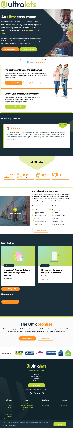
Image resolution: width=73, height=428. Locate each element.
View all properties (10, 302)
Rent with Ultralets (13, 83)
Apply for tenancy (31, 83)
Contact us (45, 338)
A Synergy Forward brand (36, 370)
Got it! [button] (60, 424)
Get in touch (36, 385)
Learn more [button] (12, 425)
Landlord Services (28, 49)
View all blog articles (10, 289)
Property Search (10, 49)
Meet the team (41, 230)
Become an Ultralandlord (15, 107)
